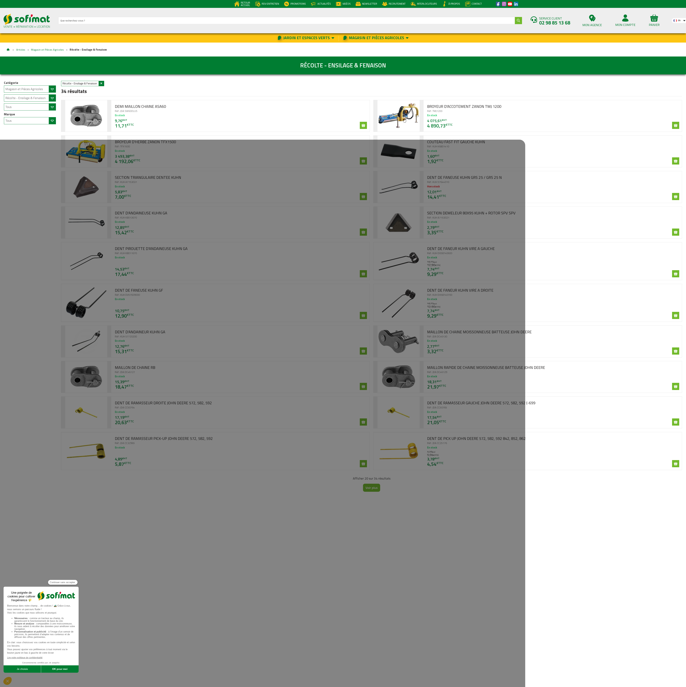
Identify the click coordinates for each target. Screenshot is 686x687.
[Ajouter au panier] (363, 125)
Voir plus (372, 487)
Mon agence (592, 25)
